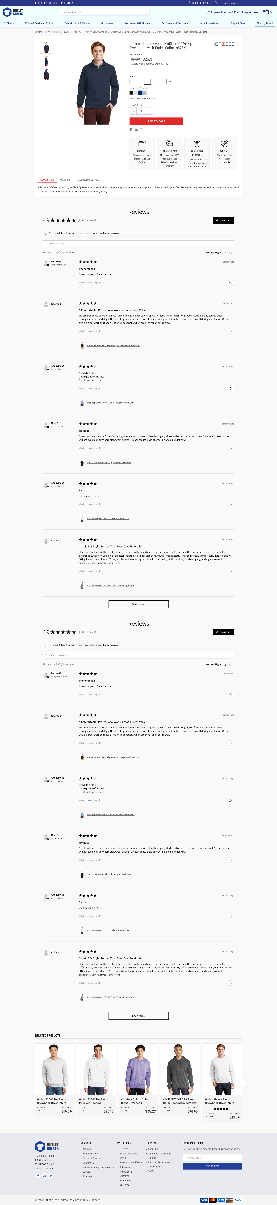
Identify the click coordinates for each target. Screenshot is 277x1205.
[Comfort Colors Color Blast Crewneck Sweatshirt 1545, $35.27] (138, 1069)
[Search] (145, 13)
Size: (134, 76)
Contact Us (45, 1160)
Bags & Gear (238, 23)
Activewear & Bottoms (175, 23)
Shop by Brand (264, 23)
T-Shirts (9, 23)
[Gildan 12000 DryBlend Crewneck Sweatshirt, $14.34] (54, 1069)
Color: (139, 88)
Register (234, 2)
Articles (87, 1148)
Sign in (222, 2)
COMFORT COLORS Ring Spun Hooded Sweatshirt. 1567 (180, 1100)
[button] (99, 220)
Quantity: (136, 105)
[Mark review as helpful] (230, 282)
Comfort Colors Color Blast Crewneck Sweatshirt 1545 (135, 1100)
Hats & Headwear (209, 23)
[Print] (142, 130)
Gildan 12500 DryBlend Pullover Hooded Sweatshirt (93, 1100)
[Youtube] (44, 1176)
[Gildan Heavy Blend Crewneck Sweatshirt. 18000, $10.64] (222, 1069)
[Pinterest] (51, 1176)
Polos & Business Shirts (39, 23)
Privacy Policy (90, 1153)
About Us (153, 1148)
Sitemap (87, 1176)
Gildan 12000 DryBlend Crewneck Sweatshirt (51, 1100)
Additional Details (88, 179)
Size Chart (66, 179)
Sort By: (210, 252)
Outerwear (107, 23)
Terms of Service (92, 1158)
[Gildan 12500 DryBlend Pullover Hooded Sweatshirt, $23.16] (96, 1069)
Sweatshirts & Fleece (77, 23)
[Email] (136, 130)
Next (243, 1083)
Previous (34, 1083)
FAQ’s (151, 1171)
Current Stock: (143, 98)
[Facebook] (131, 130)
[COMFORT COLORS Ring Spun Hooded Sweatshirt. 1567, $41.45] (180, 1069)
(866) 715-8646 (200, 2)
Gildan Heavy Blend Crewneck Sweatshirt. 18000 (220, 1100)
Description (47, 179)
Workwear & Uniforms (137, 23)
